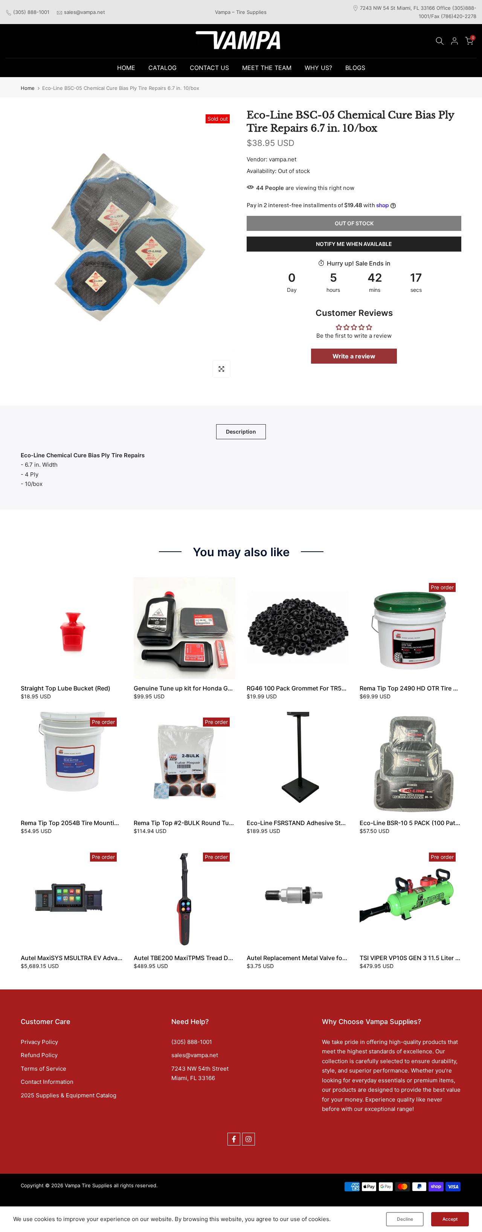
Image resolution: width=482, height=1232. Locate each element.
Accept (450, 1219)
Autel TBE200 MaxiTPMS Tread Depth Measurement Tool (215, 958)
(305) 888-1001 (31, 12)
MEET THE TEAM (266, 67)
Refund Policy (39, 1055)
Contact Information (47, 1081)
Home (28, 88)
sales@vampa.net (84, 12)
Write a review (354, 356)
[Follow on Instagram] (248, 1139)
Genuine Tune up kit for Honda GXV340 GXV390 (203, 688)
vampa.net (282, 159)
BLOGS (355, 67)
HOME (126, 67)
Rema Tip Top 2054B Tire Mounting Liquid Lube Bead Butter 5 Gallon (119, 823)
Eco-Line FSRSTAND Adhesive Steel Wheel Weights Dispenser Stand (345, 823)
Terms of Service (43, 1068)
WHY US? (318, 67)
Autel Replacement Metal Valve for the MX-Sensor (318, 958)
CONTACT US (209, 67)
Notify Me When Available (354, 243)
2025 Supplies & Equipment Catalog (68, 1095)
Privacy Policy (39, 1041)
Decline (405, 1219)
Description (241, 431)
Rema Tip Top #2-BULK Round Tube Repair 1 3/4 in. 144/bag (219, 823)
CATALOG (162, 67)
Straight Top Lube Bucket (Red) (65, 688)
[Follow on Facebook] (233, 1139)
